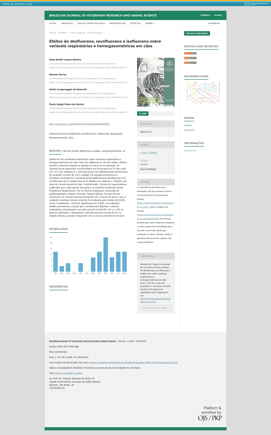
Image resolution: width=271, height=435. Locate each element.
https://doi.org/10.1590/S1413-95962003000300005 (82, 124)
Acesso (218, 15)
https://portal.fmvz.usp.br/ (68, 373)
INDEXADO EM (117, 23)
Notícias (135, 23)
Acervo (62, 32)
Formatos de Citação (154, 308)
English (188, 125)
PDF (143, 113)
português (189, 129)
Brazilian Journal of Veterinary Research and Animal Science (103, 15)
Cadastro (205, 15)
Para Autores (190, 150)
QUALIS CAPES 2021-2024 (91, 23)
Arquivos (67, 23)
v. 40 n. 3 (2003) (77, 32)
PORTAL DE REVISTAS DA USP (17, 4)
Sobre (149, 23)
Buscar (215, 23)
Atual (52, 23)
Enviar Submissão (197, 33)
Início (52, 32)
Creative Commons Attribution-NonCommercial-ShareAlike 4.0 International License (133, 362)
